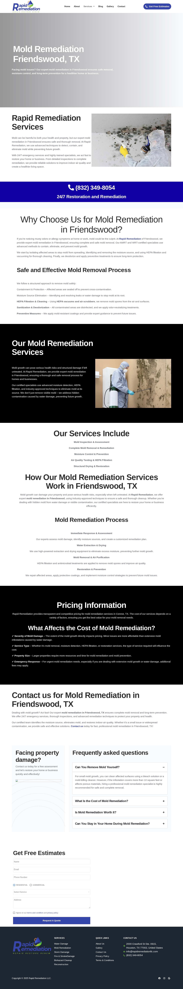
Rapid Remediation (130, 238)
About (77, 6)
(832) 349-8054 (94, 187)
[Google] (169, 978)
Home (67, 6)
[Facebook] (159, 978)
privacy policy (52, 913)
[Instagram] (164, 978)
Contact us (77, 726)
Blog (100, 6)
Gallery (110, 6)
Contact (121, 6)
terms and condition (35, 913)
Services (88, 6)
